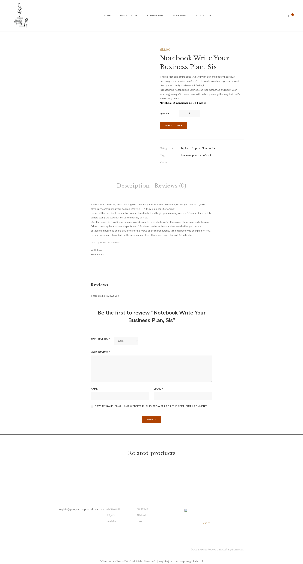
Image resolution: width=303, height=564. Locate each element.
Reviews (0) (170, 185)
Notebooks (208, 148)
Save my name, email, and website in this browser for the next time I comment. (151, 406)
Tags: (163, 155)
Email (158, 388)
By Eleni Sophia (191, 148)
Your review (100, 352)
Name (95, 388)
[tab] (133, 186)
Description (133, 185)
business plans (190, 155)
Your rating (100, 338)
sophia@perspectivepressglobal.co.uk (181, 561)
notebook (206, 155)
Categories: (167, 148)
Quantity (167, 113)
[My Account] (297, 15)
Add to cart (174, 125)
